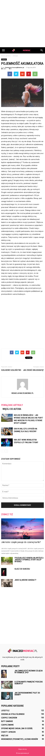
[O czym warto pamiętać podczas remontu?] (7, 685)
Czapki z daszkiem (9, 718)
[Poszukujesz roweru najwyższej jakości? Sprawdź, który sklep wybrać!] (7, 561)
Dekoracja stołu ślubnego (12, 714)
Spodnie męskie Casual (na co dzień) (16, 728)
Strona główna (5, 56)
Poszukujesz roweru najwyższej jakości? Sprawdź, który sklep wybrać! (29, 560)
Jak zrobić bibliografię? (33, 370)
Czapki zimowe (7, 725)
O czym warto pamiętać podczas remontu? (29, 683)
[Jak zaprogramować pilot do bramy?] (7, 696)
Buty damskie (7, 721)
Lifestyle (4, 59)
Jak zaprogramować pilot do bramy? (27, 694)
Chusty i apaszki (8, 732)
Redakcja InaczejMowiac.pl (14, 67)
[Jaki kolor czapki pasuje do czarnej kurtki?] (22, 528)
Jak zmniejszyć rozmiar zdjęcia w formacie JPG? (29, 672)
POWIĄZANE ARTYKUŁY (12, 405)
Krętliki (4, 735)
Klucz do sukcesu (22, 569)
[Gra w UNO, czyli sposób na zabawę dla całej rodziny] (7, 431)
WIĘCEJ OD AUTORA (12, 409)
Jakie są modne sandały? (25, 580)
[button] (42, 50)
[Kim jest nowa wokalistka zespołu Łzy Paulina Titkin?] (7, 442)
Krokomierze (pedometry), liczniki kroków (19, 739)
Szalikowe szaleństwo (11, 370)
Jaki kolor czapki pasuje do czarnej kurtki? (21, 542)
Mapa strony (22, 749)
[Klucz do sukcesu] (3, 572)
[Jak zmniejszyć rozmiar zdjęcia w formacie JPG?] (4, 674)
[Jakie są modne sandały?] (7, 583)
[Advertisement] (22, 23)
